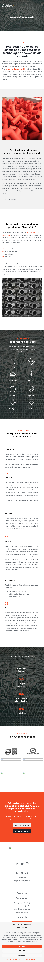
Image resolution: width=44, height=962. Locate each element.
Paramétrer (22, 955)
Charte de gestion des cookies (14, 959)
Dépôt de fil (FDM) (22, 912)
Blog (22, 884)
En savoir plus (11, 199)
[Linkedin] (17, 863)
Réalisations (22, 887)
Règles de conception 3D (22, 881)
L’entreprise (22, 878)
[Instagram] (27, 863)
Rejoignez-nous (22, 893)
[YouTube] (22, 863)
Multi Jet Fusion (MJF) (22, 906)
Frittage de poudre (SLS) (22, 903)
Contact (22, 890)
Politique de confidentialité (30, 959)
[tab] (20, 199)
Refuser (22, 951)
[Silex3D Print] (8, 5)
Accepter (22, 946)
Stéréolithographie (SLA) (22, 909)
